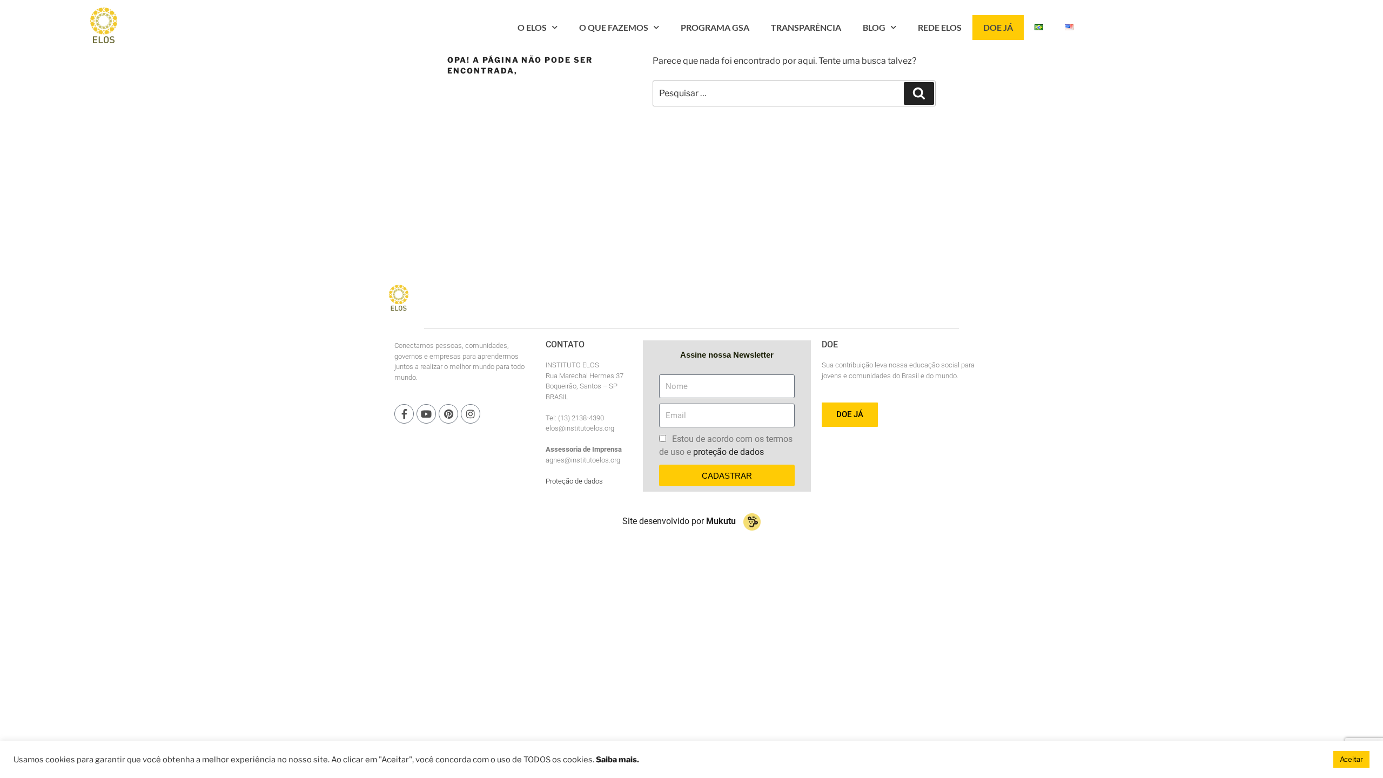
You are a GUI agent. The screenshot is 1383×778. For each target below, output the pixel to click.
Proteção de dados (574, 481)
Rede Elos (940, 27)
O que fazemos (613, 27)
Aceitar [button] (1351, 759)
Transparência (806, 27)
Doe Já (998, 27)
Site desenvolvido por (679, 521)
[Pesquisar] (919, 93)
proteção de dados (728, 452)
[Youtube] (426, 414)
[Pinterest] (448, 414)
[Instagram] (470, 414)
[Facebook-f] (404, 414)
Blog (874, 27)
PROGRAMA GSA (715, 27)
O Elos (532, 27)
